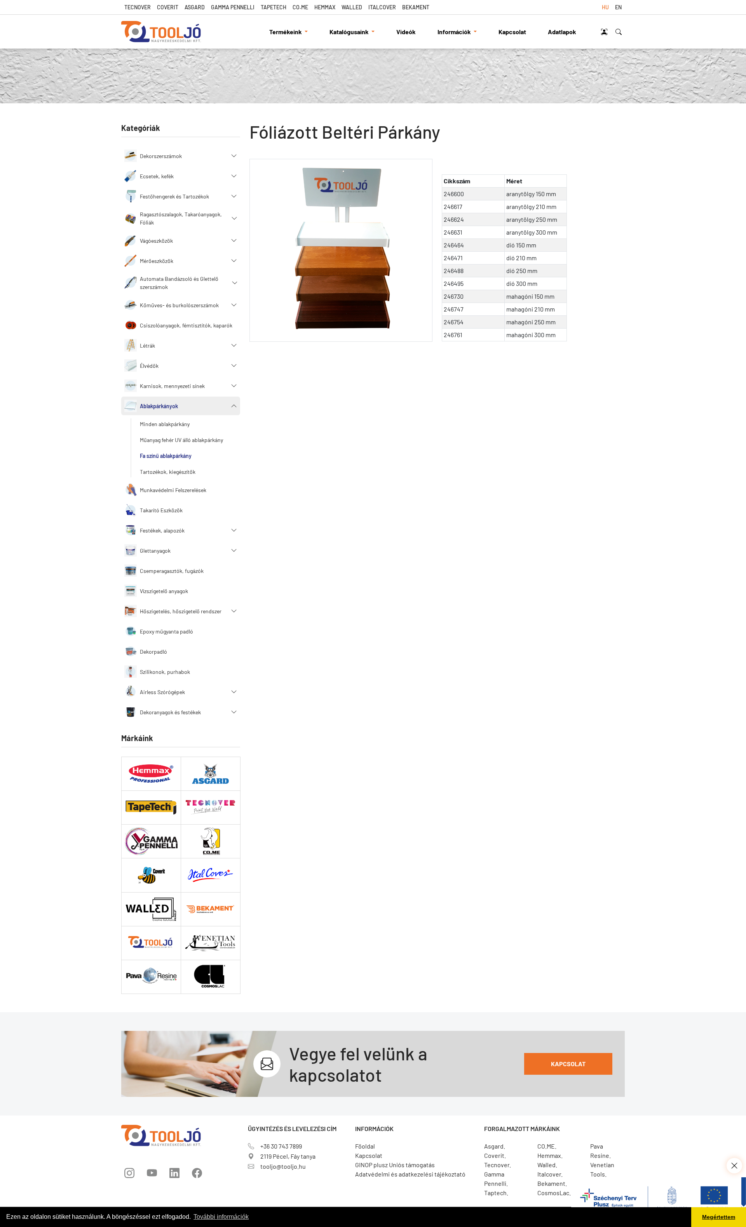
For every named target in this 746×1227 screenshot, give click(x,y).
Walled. (547, 1164)
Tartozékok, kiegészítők (167, 471)
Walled (352, 7)
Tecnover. (497, 1164)
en (618, 7)
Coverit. (495, 1155)
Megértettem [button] (718, 1217)
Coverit (167, 7)
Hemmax (324, 7)
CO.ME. (546, 1146)
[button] (180, 155)
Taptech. (496, 1192)
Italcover (382, 7)
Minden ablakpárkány (165, 424)
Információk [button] (454, 31)
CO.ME (300, 7)
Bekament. (552, 1183)
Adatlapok (562, 31)
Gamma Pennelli (232, 7)
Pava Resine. (600, 1150)
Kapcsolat (512, 31)
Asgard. (494, 1146)
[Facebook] (197, 1173)
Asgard (195, 7)
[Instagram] (129, 1173)
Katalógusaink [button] (349, 31)
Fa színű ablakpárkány (166, 456)
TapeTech (273, 7)
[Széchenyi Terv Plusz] (658, 1201)
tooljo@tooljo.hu (283, 1166)
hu (605, 7)
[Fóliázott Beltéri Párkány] (340, 250)
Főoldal (365, 1146)
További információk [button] (221, 1216)
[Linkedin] (174, 1173)
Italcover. (550, 1174)
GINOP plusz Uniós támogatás (395, 1164)
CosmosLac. (554, 1192)
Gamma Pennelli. (496, 1178)
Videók (406, 31)
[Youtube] (152, 1173)
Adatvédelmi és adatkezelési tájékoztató (410, 1174)
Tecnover (137, 7)
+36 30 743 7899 (281, 1146)
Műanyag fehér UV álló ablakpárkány (181, 440)
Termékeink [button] (286, 31)
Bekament (415, 7)
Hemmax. (550, 1155)
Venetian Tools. (602, 1169)
